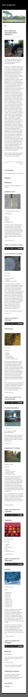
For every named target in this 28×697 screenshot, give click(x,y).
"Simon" (6, 657)
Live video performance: (9, 662)
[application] (14, 248)
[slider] (21, 248)
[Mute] (18, 248)
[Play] (6, 248)
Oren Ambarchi (8, 4)
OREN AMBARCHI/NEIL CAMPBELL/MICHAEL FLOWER (19, 162)
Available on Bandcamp (9, 504)
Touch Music (16, 675)
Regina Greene (12, 173)
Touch (18, 678)
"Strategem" (11, 657)
